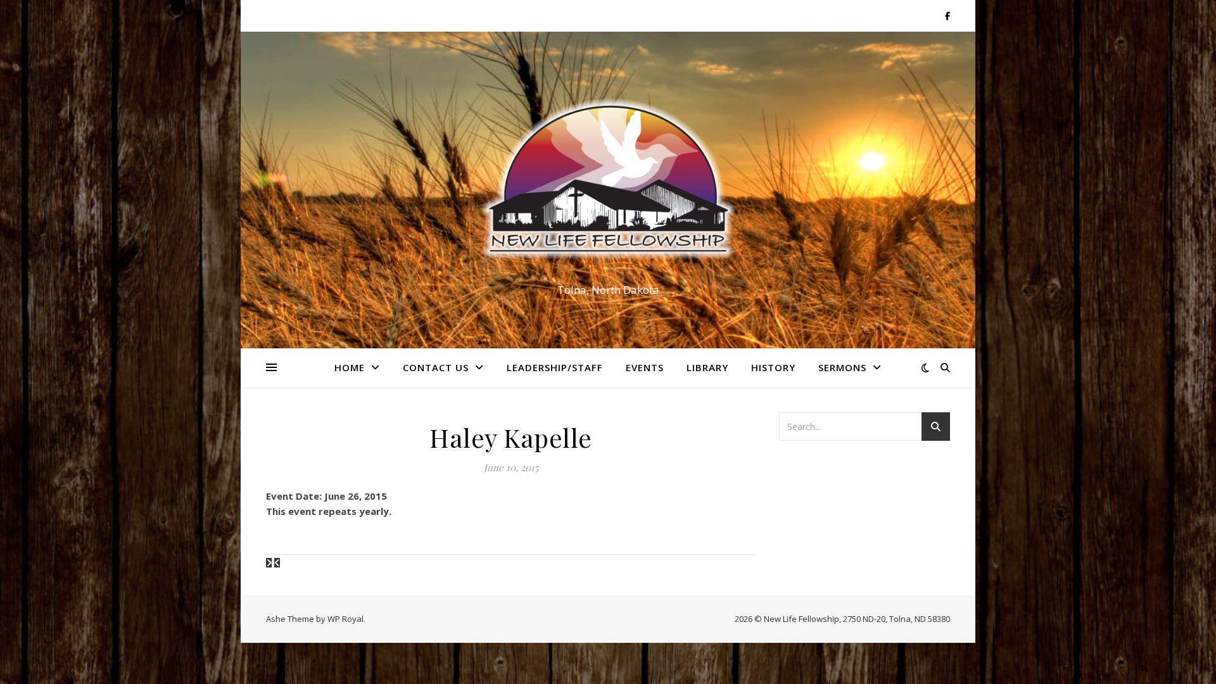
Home (349, 367)
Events (645, 367)
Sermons (842, 367)
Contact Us (436, 367)
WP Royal (345, 618)
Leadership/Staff (555, 367)
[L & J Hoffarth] (277, 562)
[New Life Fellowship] (608, 178)
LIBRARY (707, 367)
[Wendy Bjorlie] (270, 562)
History (773, 367)
